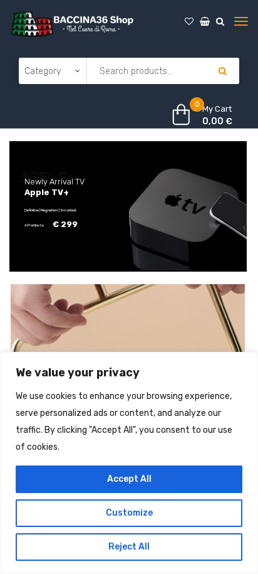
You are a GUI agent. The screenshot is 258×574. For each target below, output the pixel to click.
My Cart (217, 109)
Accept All (129, 479)
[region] (129, 463)
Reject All (129, 546)
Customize (129, 513)
